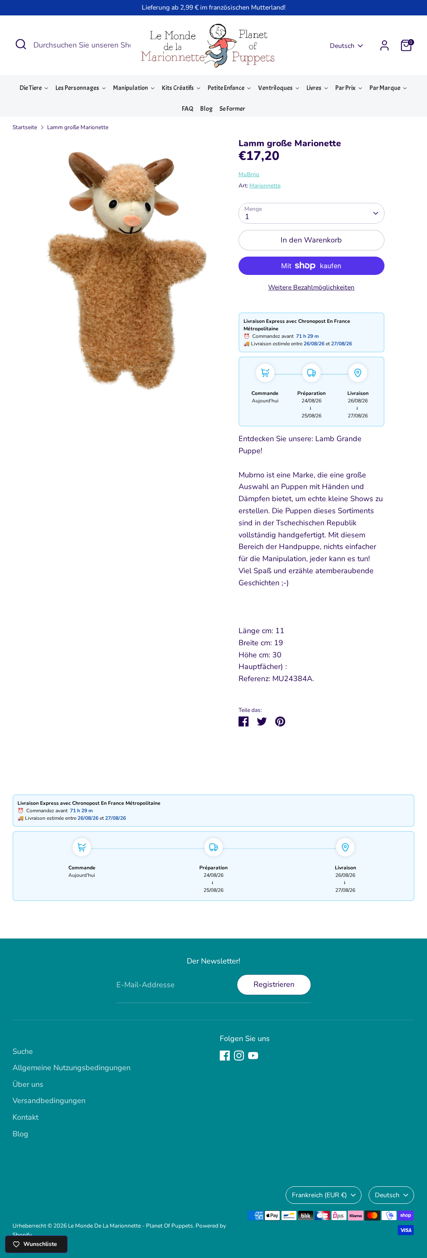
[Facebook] (225, 1056)
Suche (23, 1051)
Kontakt (25, 1117)
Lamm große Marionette (77, 127)
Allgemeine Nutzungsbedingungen (72, 1068)
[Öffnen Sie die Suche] (21, 44)
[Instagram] (239, 1056)
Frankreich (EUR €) (319, 1195)
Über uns (28, 1084)
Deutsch (342, 45)
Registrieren (274, 984)
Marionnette (265, 186)
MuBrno (249, 174)
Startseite (25, 127)
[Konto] (384, 45)
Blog (20, 1134)
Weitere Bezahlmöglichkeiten (311, 287)
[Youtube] (253, 1056)
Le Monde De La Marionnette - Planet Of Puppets (130, 1226)
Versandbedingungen (49, 1101)
